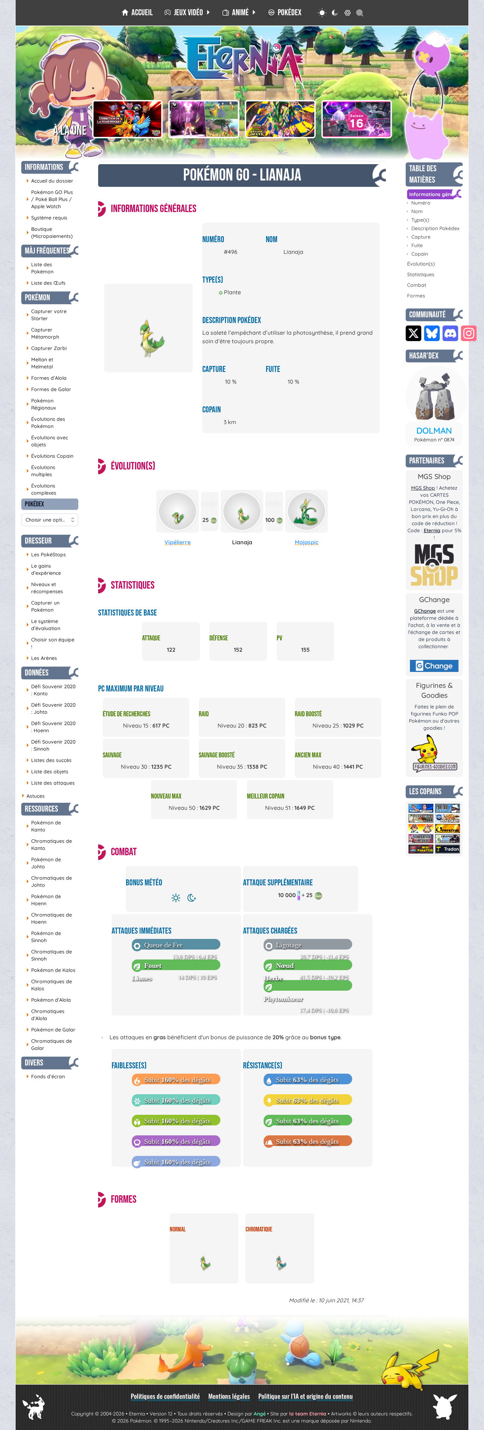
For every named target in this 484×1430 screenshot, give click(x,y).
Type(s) (420, 220)
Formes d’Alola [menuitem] (46, 378)
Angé (260, 1413)
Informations (44, 167)
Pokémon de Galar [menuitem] (51, 1029)
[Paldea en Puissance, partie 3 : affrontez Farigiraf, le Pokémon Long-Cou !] (204, 119)
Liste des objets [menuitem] (47, 771)
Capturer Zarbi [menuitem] (46, 348)
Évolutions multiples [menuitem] (41, 471)
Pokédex (34, 504)
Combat (416, 285)
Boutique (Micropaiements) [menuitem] (49, 232)
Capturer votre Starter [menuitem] (46, 315)
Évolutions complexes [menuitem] (41, 489)
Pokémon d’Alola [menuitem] (48, 1000)
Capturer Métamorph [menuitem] (43, 333)
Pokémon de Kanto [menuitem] (43, 826)
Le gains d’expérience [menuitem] (43, 569)
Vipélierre (177, 542)
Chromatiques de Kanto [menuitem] (49, 844)
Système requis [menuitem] (47, 217)
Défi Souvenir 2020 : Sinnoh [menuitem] (51, 745)
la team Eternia (307, 1413)
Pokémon (37, 298)
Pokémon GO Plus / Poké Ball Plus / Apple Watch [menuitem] (49, 199)
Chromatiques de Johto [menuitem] (49, 881)
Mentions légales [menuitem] (229, 1396)
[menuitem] (137, 12)
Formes (416, 296)
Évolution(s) (421, 264)
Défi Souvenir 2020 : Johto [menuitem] (51, 708)
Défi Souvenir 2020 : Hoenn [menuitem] (51, 727)
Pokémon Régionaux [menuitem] (41, 404)
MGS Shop (423, 488)
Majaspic (307, 542)
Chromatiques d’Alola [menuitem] (45, 1015)
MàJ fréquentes (47, 251)
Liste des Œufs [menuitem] (46, 283)
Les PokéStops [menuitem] (46, 554)
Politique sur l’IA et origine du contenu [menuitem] (305, 1396)
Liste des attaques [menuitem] (50, 783)
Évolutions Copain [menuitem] (50, 456)
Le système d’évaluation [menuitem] (43, 624)
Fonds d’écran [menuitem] (45, 1076)
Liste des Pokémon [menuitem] (40, 268)
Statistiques (420, 274)
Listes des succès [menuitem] (49, 760)
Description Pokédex (435, 228)
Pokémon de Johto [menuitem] (43, 863)
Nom (417, 211)
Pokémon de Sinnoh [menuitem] (43, 937)
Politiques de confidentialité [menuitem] (165, 1396)
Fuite (417, 245)
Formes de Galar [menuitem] (49, 389)
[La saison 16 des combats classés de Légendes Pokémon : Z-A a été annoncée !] (357, 119)
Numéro (420, 203)
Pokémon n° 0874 (434, 439)
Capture (420, 237)
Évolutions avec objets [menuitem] (47, 441)
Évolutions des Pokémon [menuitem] (46, 422)
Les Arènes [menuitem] (41, 658)
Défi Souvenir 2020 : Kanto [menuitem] (51, 690)
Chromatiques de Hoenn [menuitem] (49, 918)
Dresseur (38, 541)
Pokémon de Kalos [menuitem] (51, 970)
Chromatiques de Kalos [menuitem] (49, 985)
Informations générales (435, 194)
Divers (34, 1063)
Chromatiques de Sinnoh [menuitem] (49, 955)
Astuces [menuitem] (33, 796)
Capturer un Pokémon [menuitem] (43, 606)
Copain (419, 254)
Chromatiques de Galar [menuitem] (49, 1044)
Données (37, 673)
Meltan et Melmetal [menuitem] (40, 363)
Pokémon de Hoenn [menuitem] (43, 900)
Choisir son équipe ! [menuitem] (50, 643)
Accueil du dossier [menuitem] (50, 181)
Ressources (41, 809)
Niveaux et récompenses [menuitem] (44, 588)
